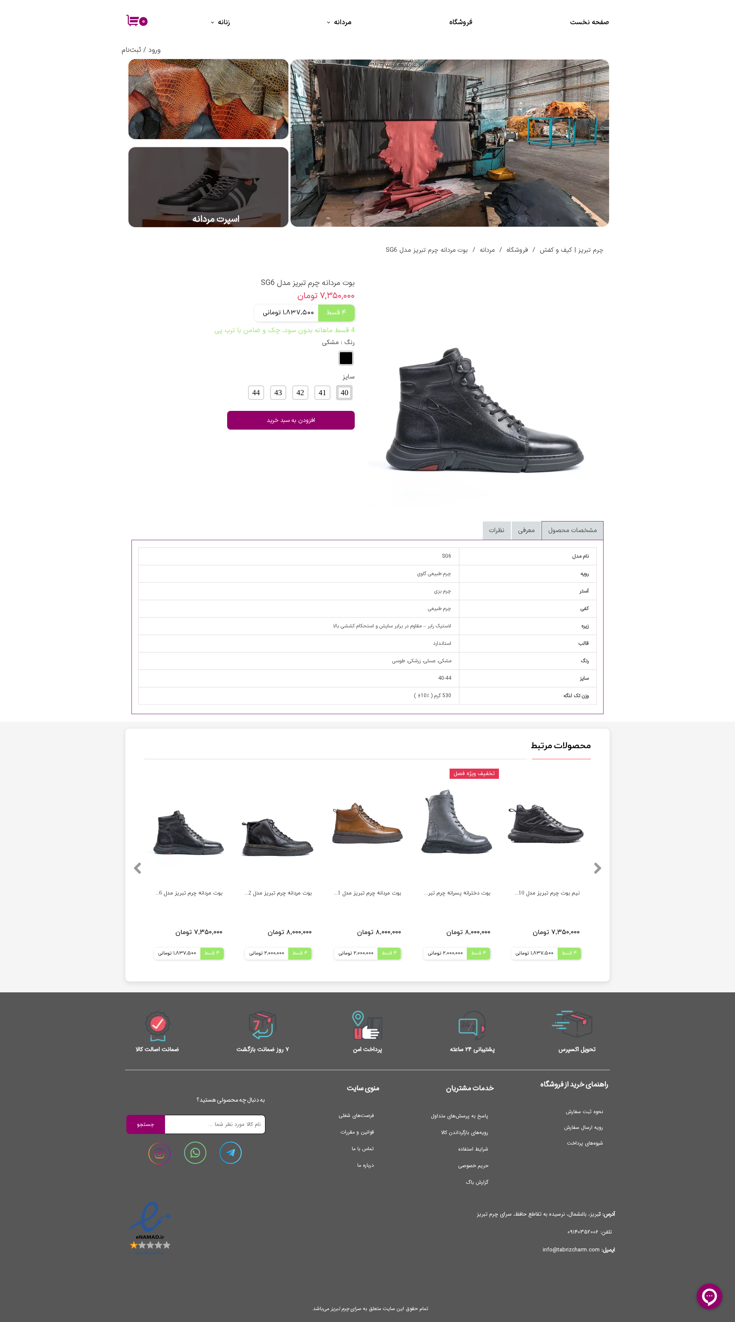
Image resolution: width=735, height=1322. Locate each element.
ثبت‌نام (131, 50)
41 (322, 393)
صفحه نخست (589, 22)
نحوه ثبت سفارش (584, 1112)
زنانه (224, 22)
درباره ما (365, 1165)
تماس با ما (363, 1149)
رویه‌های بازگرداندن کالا (464, 1132)
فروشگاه (461, 22)
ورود (154, 50)
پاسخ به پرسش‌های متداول (459, 1116)
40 (344, 393)
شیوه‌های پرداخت (585, 1143)
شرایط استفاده (473, 1149)
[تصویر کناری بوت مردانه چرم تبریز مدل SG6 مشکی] (486, 388)
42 (300, 393)
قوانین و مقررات (357, 1132)
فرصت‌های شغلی (356, 1115)
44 (256, 393)
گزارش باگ (477, 1182)
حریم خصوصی (473, 1166)
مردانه (342, 22)
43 (278, 393)
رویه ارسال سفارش (583, 1127)
